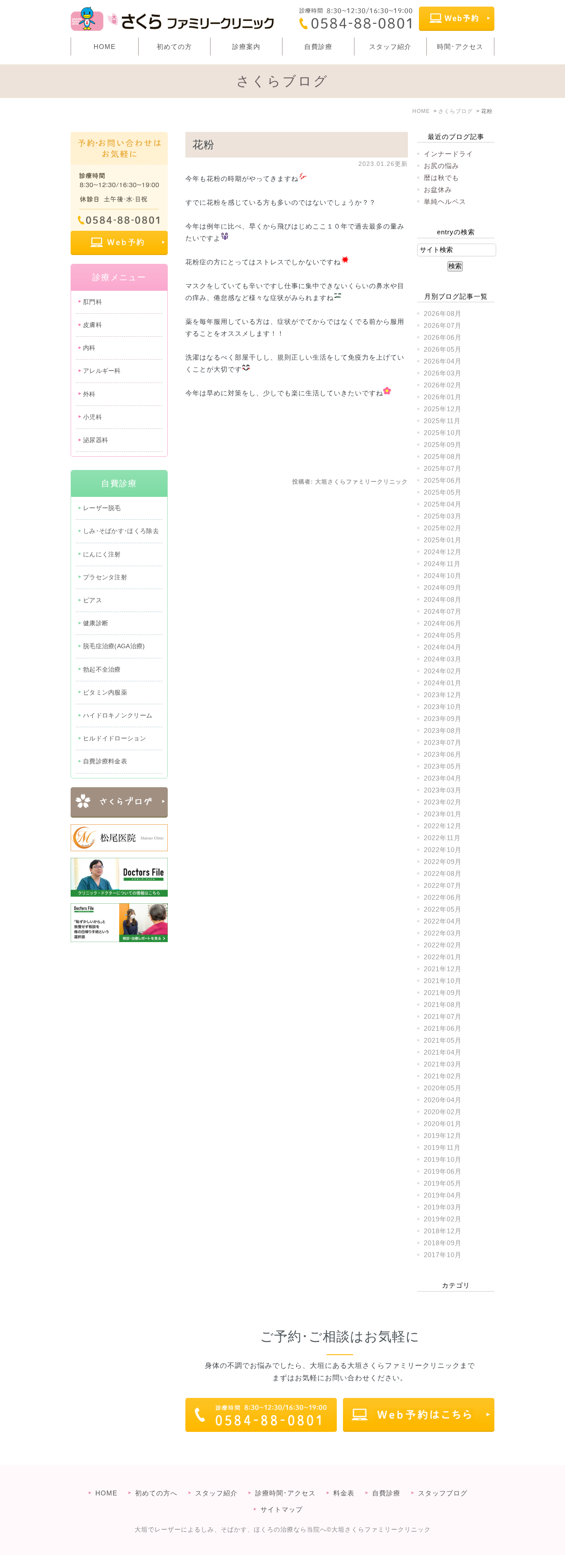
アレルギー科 (102, 370)
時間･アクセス (460, 46)
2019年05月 (443, 1183)
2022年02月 (443, 945)
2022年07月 (443, 885)
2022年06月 (443, 897)
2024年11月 (442, 563)
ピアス (92, 600)
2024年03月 (443, 659)
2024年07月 (443, 611)
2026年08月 (443, 313)
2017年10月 (443, 1254)
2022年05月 (443, 909)
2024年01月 (443, 683)
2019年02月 (443, 1219)
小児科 (92, 417)
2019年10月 (443, 1159)
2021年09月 (443, 992)
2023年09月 (443, 718)
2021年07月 (443, 1016)
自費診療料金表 (105, 761)
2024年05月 (443, 635)
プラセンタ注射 (105, 577)
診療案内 (246, 46)
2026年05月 (443, 349)
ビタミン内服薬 (105, 692)
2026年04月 (443, 361)
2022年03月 (443, 933)
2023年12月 (443, 695)
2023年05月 (443, 766)
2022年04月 (443, 921)
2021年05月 (443, 1040)
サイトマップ (281, 1509)
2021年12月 (443, 969)
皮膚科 (92, 324)
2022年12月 (443, 826)
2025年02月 (443, 528)
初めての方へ (156, 1493)
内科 (89, 347)
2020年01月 (443, 1123)
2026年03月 (443, 373)
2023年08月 (443, 730)
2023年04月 (443, 778)
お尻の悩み (441, 165)
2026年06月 (443, 337)
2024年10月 (443, 575)
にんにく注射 (102, 554)
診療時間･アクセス (285, 1493)
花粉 (203, 144)
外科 (89, 394)
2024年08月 (443, 599)
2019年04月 (443, 1195)
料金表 (343, 1493)
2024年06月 (443, 623)
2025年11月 (442, 420)
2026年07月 (443, 325)
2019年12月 (443, 1135)
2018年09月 (443, 1243)
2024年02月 (443, 671)
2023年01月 (443, 814)
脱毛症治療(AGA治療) (114, 646)
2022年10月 (443, 849)
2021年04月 (443, 1052)
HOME (105, 46)
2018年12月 (443, 1231)
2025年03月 (443, 516)
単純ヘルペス (445, 201)
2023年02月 (443, 802)
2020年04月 (443, 1100)
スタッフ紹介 (390, 46)
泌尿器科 (95, 439)
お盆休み (438, 189)
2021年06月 (443, 1028)
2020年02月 (443, 1112)
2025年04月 (443, 504)
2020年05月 (443, 1088)
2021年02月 (443, 1076)
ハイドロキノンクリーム (117, 715)
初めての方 (174, 46)
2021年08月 (443, 1004)
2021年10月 (443, 980)
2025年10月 (443, 432)
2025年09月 (443, 444)
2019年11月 (442, 1147)
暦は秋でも (441, 177)
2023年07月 (443, 742)
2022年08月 (443, 873)
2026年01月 (443, 397)
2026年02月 (443, 385)
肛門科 (92, 301)
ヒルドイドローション (114, 738)
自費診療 (318, 46)
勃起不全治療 (102, 669)
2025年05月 (443, 492)
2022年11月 (442, 837)
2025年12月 (443, 409)
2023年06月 (443, 754)
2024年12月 (443, 552)
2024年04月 (443, 647)
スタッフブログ (442, 1493)
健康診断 (95, 623)
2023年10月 (443, 706)
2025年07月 (443, 468)
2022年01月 (443, 957)
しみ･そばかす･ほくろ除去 (121, 530)
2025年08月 (443, 456)
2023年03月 (443, 790)
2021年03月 (443, 1064)
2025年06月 (443, 480)
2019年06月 (443, 1171)
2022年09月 (443, 861)
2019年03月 (443, 1207)
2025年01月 (443, 540)
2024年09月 (443, 587)
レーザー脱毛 (102, 507)
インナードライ (448, 154)
